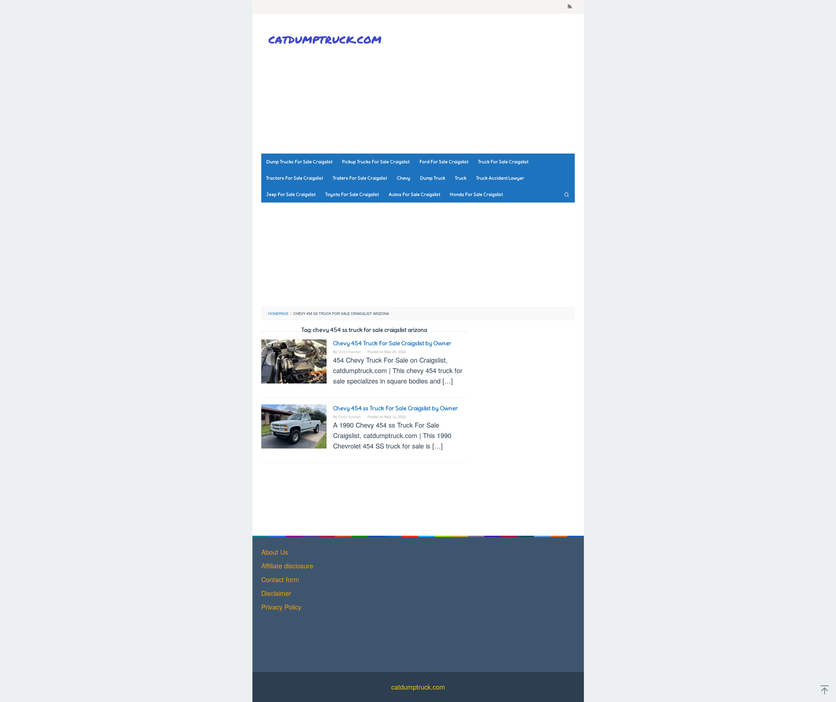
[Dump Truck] (326, 39)
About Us (274, 552)
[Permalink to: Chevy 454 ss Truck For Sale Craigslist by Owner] (294, 425)
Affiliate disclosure (287, 565)
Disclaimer (276, 593)
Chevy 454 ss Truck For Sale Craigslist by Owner (395, 408)
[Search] (566, 194)
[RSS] (570, 7)
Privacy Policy (281, 607)
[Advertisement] (455, 101)
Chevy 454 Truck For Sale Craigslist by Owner (392, 343)
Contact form (280, 579)
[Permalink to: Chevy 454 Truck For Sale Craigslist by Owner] (294, 360)
